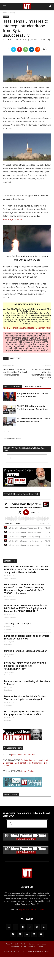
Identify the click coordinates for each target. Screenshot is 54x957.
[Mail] (22, 927)
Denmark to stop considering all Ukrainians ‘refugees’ (27, 682)
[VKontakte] (27, 934)
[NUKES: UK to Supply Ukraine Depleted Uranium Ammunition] (9, 409)
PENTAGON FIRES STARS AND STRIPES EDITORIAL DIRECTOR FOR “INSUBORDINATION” (25, 666)
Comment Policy (43, 328)
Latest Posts (9, 561)
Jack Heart (38, 760)
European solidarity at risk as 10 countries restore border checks (26, 637)
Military (12, 12)
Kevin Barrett (29, 754)
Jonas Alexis (16, 754)
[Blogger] (8, 927)
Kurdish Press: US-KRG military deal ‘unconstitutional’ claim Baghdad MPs (41, 373)
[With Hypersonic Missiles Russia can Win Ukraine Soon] (9, 421)
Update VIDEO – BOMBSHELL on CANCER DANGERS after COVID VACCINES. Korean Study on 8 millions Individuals (26, 569)
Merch (23, 947)
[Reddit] (30, 927)
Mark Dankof (20, 763)
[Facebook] (15, 927)
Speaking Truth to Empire (17, 623)
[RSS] (44, 927)
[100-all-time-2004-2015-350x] (25, 840)
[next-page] (8, 431)
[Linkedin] (31, 49)
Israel (12, 359)
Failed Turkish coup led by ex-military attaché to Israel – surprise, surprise (15, 372)
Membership (41, 944)
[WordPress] (34, 934)
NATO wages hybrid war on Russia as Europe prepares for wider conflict (24, 713)
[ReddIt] (37, 49)
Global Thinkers (10, 794)
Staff (16, 944)
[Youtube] (41, 934)
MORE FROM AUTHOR (33, 387)
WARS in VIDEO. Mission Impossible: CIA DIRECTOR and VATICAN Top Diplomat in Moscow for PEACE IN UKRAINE (25, 608)
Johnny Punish (27, 771)
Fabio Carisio (26, 760)
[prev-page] (4, 431)
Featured (6, 400)
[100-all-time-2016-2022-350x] (25, 853)
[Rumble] (37, 927)
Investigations (7, 425)
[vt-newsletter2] (22, 786)
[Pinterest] (19, 49)
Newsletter (15, 947)
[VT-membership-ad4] (27, 486)
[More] (44, 49)
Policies (23, 944)
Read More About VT (30, 904)
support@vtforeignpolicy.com (32, 909)
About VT (7, 328)
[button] (4, 6)
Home (5, 12)
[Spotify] (12, 934)
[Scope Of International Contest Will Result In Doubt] (9, 396)
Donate (31, 944)
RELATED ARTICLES (12, 387)
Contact (40, 947)
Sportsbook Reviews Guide (33, 951)
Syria (18, 359)
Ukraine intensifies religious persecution (25, 651)
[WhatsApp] (25, 49)
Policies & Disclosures (23, 328)
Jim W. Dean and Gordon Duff (15, 40)
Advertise (31, 947)
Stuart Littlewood (35, 763)
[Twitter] (13, 49)
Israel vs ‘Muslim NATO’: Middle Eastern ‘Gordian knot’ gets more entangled (25, 698)
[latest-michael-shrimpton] (22, 739)
